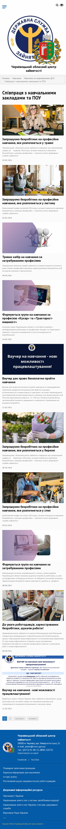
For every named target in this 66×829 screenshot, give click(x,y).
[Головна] (34, 39)
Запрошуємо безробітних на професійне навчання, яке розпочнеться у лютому (30, 201)
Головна (6, 78)
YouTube (35, 759)
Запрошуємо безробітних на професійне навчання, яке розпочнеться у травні (30, 141)
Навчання (16, 78)
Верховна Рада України (15, 812)
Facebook (22, 759)
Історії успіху (10, 776)
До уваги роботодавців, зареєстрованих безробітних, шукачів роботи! (30, 626)
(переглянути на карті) (28, 753)
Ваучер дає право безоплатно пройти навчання (28, 380)
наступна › (19, 718)
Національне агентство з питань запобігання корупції (31, 800)
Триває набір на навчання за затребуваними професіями (22, 258)
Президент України (13, 795)
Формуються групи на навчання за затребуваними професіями (26, 566)
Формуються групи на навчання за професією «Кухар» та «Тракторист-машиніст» (27, 318)
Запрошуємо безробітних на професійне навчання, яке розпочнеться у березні (30, 448)
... (4, 816)
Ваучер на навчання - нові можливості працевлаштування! (28, 692)
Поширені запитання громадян (19, 768)
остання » (33, 718)
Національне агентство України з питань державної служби (30, 806)
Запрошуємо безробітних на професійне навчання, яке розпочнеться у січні (30, 508)
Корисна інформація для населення (21, 772)
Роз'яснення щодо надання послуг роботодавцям (29, 781)
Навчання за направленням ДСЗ (39, 78)
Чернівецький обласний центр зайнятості (33, 69)
